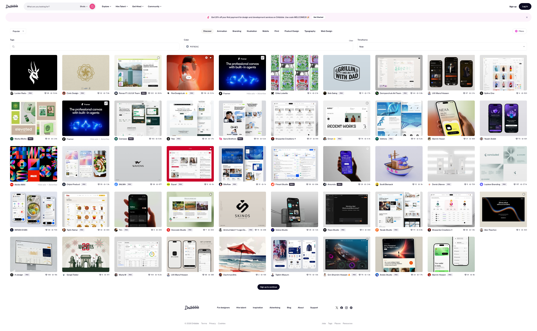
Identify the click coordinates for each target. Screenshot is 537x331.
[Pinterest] (351, 307)
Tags (12, 40)
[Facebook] (341, 307)
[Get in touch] (40, 85)
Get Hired (136, 6)
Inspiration (258, 307)
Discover (207, 31)
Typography (310, 31)
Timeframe (363, 40)
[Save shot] (46, 85)
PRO (30, 93)
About (301, 307)
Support (314, 307)
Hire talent (241, 307)
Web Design (326, 31)
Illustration (252, 31)
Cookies (221, 323)
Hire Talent (121, 6)
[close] (527, 17)
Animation (222, 31)
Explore (105, 6)
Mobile (265, 31)
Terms (204, 323)
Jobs (324, 323)
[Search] (92, 6)
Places (338, 323)
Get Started (318, 17)
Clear (351, 41)
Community (153, 6)
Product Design (292, 31)
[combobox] (51, 6)
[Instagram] (346, 307)
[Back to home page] (12, 6)
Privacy (212, 323)
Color (186, 40)
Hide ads (251, 93)
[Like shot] (52, 85)
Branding (237, 31)
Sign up (513, 6)
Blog (289, 307)
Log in (525, 6)
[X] (337, 307)
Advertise (261, 93)
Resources (347, 323)
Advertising (275, 307)
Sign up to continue (268, 287)
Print (277, 31)
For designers (223, 307)
